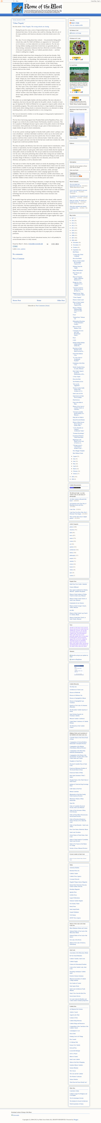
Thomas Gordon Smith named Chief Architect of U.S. (78, 389)
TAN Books (73, 915)
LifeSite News (73, 895)
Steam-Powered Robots (79, 420)
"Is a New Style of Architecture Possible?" (77, 359)
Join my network (79, 673)
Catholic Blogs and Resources (77, 1023)
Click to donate (73, 138)
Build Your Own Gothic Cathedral (78, 584)
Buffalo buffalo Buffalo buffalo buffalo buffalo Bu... (79, 344)
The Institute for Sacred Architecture (79, 1101)
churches (72, 529)
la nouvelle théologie (75, 1050)
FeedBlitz (78, 175)
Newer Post (17, 300)
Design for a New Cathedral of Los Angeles (77, 284)
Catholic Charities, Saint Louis (77, 958)
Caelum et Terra (74, 1017)
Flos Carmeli (73, 1039)
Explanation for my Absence (77, 603)
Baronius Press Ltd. (74, 870)
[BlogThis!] (53, 244)
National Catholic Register (76, 900)
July (74, 458)
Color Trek (72, 509)
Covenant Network (74, 879)
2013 (73, 223)
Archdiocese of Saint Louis (76, 689)
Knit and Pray (73, 1048)
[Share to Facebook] (56, 244)
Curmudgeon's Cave (75, 1030)
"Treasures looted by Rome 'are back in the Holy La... (78, 289)
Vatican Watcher (74, 1079)
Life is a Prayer (73, 1053)
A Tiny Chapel (76, 376)
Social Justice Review (75, 996)
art (70, 544)
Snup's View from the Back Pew (78, 993)
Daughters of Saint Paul (76, 761)
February (75, 471)
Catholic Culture (74, 873)
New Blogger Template (79, 450)
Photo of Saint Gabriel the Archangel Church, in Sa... (78, 304)
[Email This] (52, 244)
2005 (73, 476)
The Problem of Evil (78, 381)
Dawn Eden (73, 1033)
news (18, 249)
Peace (74, 337)
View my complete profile (76, 25)
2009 (73, 233)
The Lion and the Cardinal (76, 1073)
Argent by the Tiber (74, 1015)
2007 (73, 237)
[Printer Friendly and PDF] (15, 246)
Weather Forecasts (73, 858)
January (75, 473)
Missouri (76, 671)
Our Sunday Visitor (74, 903)
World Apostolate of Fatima (76, 1104)
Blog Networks (77, 665)
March (75, 468)
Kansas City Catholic (75, 1045)
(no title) (72, 610)
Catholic (76, 670)
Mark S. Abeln (75, 23)
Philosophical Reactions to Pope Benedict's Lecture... (79, 323)
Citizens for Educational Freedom (78, 964)
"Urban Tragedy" (77, 297)
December (76, 242)
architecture (72, 549)
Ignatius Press (73, 892)
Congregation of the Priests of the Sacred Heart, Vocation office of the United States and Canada (79, 757)
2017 (73, 218)
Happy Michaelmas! (78, 270)
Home (14, 14)
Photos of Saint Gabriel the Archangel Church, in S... (78, 262)
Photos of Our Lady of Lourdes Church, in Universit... (78, 408)
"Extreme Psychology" (78, 433)
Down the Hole (77, 379)
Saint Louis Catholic (75, 1059)
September (76, 250)
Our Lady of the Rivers (75, 939)
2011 (73, 228)
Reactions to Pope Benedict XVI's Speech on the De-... (78, 350)
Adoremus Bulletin (74, 867)
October (75, 247)
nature (71, 538)
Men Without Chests (78, 453)
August (75, 456)
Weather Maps (80, 858)
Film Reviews (76, 400)
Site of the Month (77, 258)
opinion (23, 249)
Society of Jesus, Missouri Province (78, 848)
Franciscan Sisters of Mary (76, 772)
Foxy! (74, 314)
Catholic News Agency (75, 876)
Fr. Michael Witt (74, 1042)
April (74, 466)
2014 (73, 220)
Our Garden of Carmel (75, 983)
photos (71, 527)
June (74, 461)
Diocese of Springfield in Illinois (78, 698)
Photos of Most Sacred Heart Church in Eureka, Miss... (78, 424)
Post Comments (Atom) (42, 305)
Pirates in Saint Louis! (78, 299)
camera (71, 575)
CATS (74, 340)
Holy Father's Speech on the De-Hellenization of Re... (79, 372)
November (76, 245)
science (71, 564)
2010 (73, 230)
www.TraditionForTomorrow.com (78, 136)
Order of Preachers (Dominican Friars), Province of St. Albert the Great (78, 820)
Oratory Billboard (74, 587)
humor (71, 567)
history (71, 552)
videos (71, 569)
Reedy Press (73, 906)
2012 (73, 225)
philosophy (72, 555)
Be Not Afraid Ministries (76, 955)
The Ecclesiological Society (76, 1098)
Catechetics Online (74, 1091)
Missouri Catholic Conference (77, 718)
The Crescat (73, 1071)
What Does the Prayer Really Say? (78, 1082)
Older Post (61, 300)
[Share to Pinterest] (58, 244)
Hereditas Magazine (75, 889)
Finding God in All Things (76, 1036)
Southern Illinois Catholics (76, 1065)
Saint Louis (80, 670)
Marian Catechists (74, 791)
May (74, 463)
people (71, 558)
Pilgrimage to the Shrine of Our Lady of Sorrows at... (78, 441)
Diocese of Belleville (75, 692)
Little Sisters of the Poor (76, 788)
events (71, 541)
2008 (73, 235)
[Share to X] (55, 244)
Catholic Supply (74, 961)
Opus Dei (72, 803)
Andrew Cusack (74, 1012)
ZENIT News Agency (75, 918)
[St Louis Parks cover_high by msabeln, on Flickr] (79, 81)
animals (71, 561)
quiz (71, 572)
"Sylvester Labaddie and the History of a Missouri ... (78, 413)
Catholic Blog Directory (76, 1020)
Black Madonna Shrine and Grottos (78, 928)
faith (71, 532)
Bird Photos (76, 252)
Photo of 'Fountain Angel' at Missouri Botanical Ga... (78, 278)
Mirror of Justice (74, 1056)
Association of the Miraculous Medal (79, 953)
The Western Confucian (76, 1076)
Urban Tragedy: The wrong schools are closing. (35, 26)
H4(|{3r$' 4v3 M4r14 (78, 417)
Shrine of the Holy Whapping (77, 1062)
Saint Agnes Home (74, 986)
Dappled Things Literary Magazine (78, 882)
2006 (73, 240)
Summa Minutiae (74, 1068)
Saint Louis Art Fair (78, 393)
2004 (73, 479)
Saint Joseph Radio (74, 909)
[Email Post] (47, 244)
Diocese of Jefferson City (76, 695)
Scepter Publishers (74, 912)
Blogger (76, 1119)
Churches (21, 14)
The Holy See (73, 686)
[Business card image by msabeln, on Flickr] (75, 33)
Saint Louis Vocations (75, 832)
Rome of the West (78, 668)
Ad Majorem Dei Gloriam (76, 1009)
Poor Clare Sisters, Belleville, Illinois (79, 829)
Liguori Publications (75, 898)
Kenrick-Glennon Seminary (76, 976)
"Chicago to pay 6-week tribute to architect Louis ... (78, 447)
